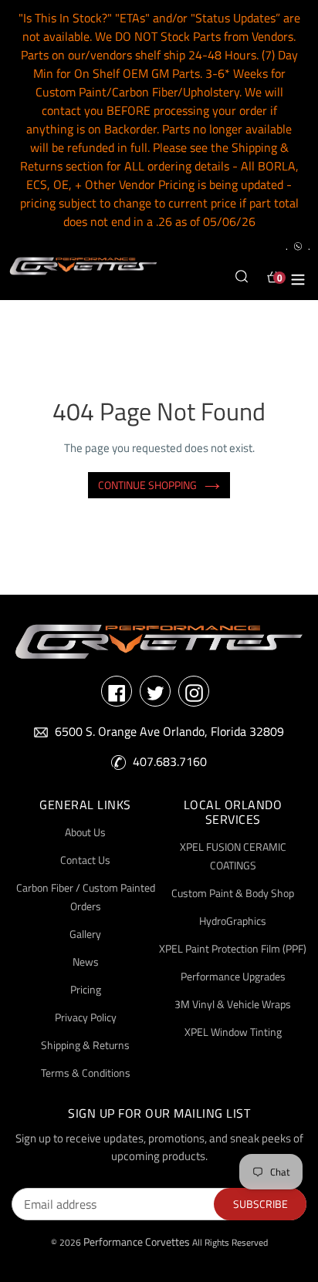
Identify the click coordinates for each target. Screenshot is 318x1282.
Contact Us (85, 860)
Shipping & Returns (85, 1045)
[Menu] (298, 277)
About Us (85, 832)
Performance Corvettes (136, 1241)
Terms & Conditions (85, 1072)
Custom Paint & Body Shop (232, 893)
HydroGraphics (232, 921)
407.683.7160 (170, 761)
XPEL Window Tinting (233, 1032)
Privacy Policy (86, 1017)
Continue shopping (147, 485)
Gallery (85, 934)
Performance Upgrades (233, 976)
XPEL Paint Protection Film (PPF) (232, 948)
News (86, 961)
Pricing (85, 989)
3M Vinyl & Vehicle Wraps (232, 1004)
